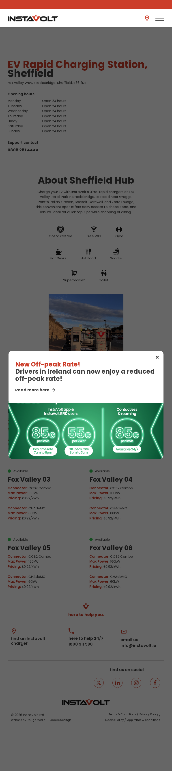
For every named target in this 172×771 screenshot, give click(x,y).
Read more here (32, 390)
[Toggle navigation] (159, 18)
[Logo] (33, 18)
